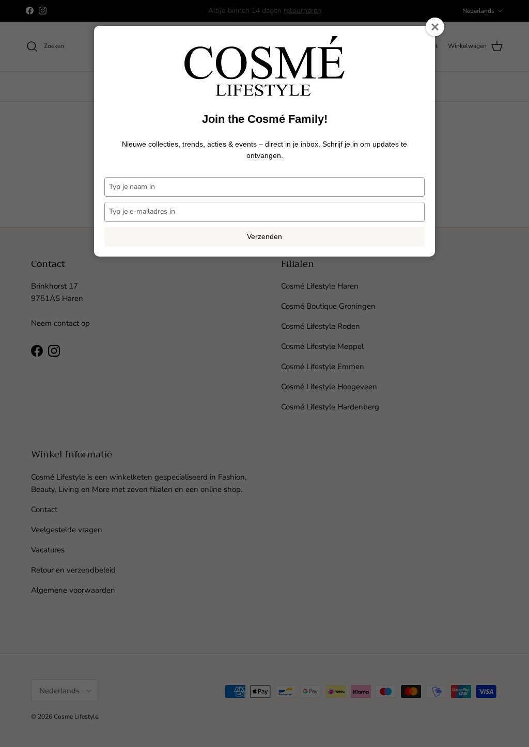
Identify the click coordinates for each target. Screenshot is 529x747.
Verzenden (264, 236)
